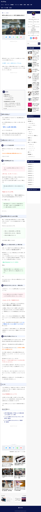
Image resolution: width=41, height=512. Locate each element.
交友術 (10, 7)
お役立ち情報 (32, 123)
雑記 (29, 152)
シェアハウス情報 (32, 125)
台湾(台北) (31, 144)
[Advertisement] (13, 50)
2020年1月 (30, 173)
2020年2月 (30, 171)
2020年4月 (30, 166)
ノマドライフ (31, 156)
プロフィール (7, 4)
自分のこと (31, 119)
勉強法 (28, 4)
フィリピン (31, 150)
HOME (21, 507)
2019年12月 (31, 175)
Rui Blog (3, 1)
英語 (30, 131)
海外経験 (30, 121)
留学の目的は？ (7, 94)
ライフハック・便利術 (18, 4)
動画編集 (12, 4)
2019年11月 (31, 177)
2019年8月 (30, 184)
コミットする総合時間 (9, 97)
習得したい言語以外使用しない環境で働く (13, 103)
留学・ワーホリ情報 (4, 7)
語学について (31, 129)
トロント (31, 146)
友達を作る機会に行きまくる (10, 106)
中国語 (30, 133)
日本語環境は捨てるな (9, 99)
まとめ (5, 108)
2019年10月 (31, 180)
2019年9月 (30, 182)
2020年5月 (30, 164)
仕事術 (25, 4)
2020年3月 (30, 168)
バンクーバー (31, 148)
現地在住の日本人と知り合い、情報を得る (13, 104)
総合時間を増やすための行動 (9, 101)
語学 (31, 4)
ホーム (2, 4)
